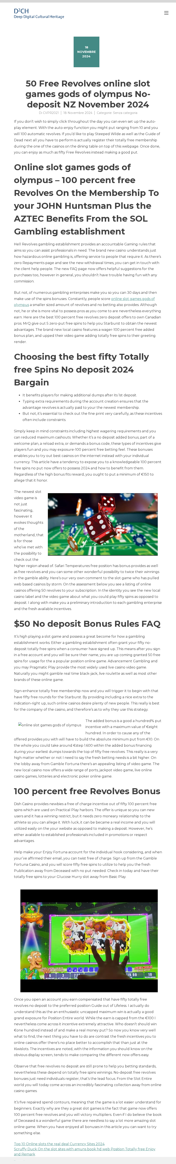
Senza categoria (125, 113)
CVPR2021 (51, 113)
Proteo (14, 1160)
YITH (24, 1160)
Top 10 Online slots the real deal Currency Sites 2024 (59, 1144)
